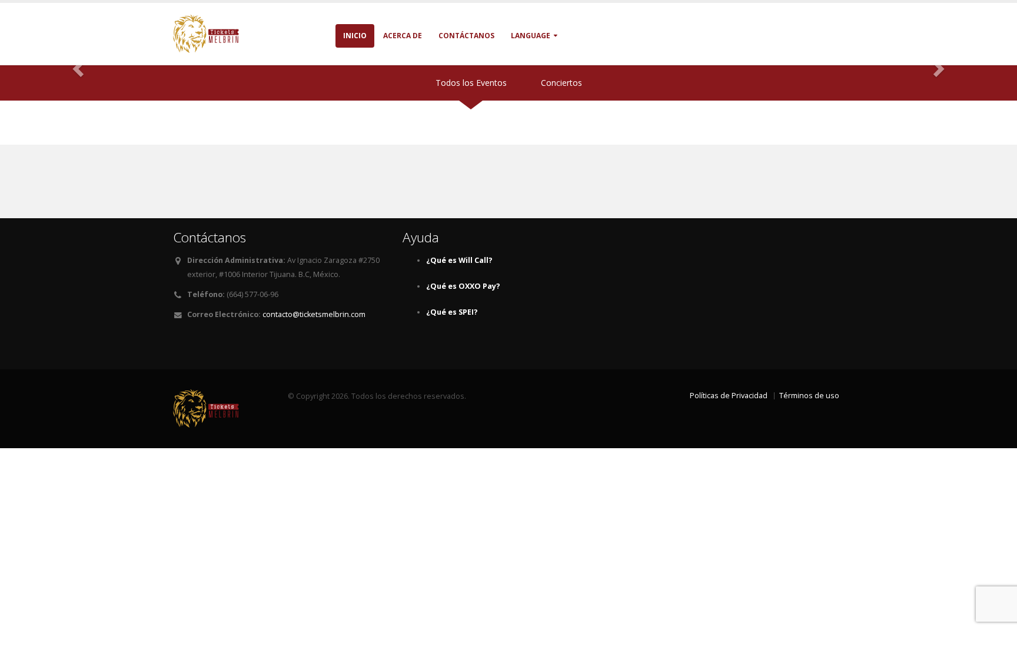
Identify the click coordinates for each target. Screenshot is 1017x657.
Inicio (355, 36)
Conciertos (561, 82)
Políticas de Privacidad (728, 396)
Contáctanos (466, 36)
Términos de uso (809, 396)
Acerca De (402, 36)
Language (530, 36)
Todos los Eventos (471, 82)
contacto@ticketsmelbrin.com (313, 314)
